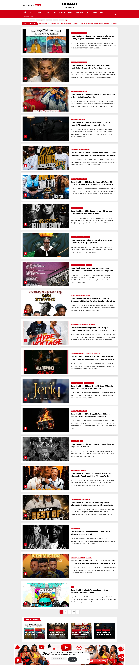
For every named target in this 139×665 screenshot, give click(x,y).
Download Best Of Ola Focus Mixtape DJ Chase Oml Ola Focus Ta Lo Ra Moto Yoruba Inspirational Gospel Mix (93, 155)
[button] (116, 14)
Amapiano (55, 20)
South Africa (87, 237)
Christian (79, 149)
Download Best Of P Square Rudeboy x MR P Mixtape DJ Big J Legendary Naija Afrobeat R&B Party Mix (91, 505)
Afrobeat (33, 20)
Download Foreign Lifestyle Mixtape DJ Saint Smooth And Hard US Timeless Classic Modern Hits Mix (93, 301)
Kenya (70, 12)
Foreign (62, 12)
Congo (94, 12)
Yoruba (82, 119)
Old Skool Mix (89, 353)
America (73, 295)
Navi (101, 12)
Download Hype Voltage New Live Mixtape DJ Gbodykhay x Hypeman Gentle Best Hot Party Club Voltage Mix (93, 330)
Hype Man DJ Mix (80, 324)
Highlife (79, 557)
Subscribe (72, 659)
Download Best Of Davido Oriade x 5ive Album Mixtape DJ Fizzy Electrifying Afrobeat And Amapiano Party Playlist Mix (91, 476)
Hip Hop (78, 295)
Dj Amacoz (48, 20)
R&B (81, 207)
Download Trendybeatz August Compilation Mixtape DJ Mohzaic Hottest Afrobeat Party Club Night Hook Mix (92, 270)
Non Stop (83, 353)
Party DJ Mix (83, 62)
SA (55, 12)
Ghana (39, 12)
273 (74, 612)
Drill (78, 382)
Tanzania (79, 12)
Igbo (82, 382)
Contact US (28, 16)
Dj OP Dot (61, 20)
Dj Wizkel (43, 20)
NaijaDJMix (69, 3)
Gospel (47, 12)
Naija (31, 12)
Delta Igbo (73, 557)
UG (87, 12)
